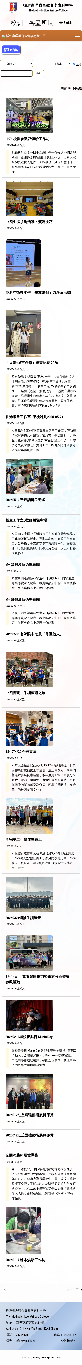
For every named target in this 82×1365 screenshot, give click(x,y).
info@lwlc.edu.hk (26, 1341)
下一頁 (74, 1290)
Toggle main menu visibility (77, 35)
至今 (79, 64)
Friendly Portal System (44, 1357)
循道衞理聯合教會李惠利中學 (26, 36)
